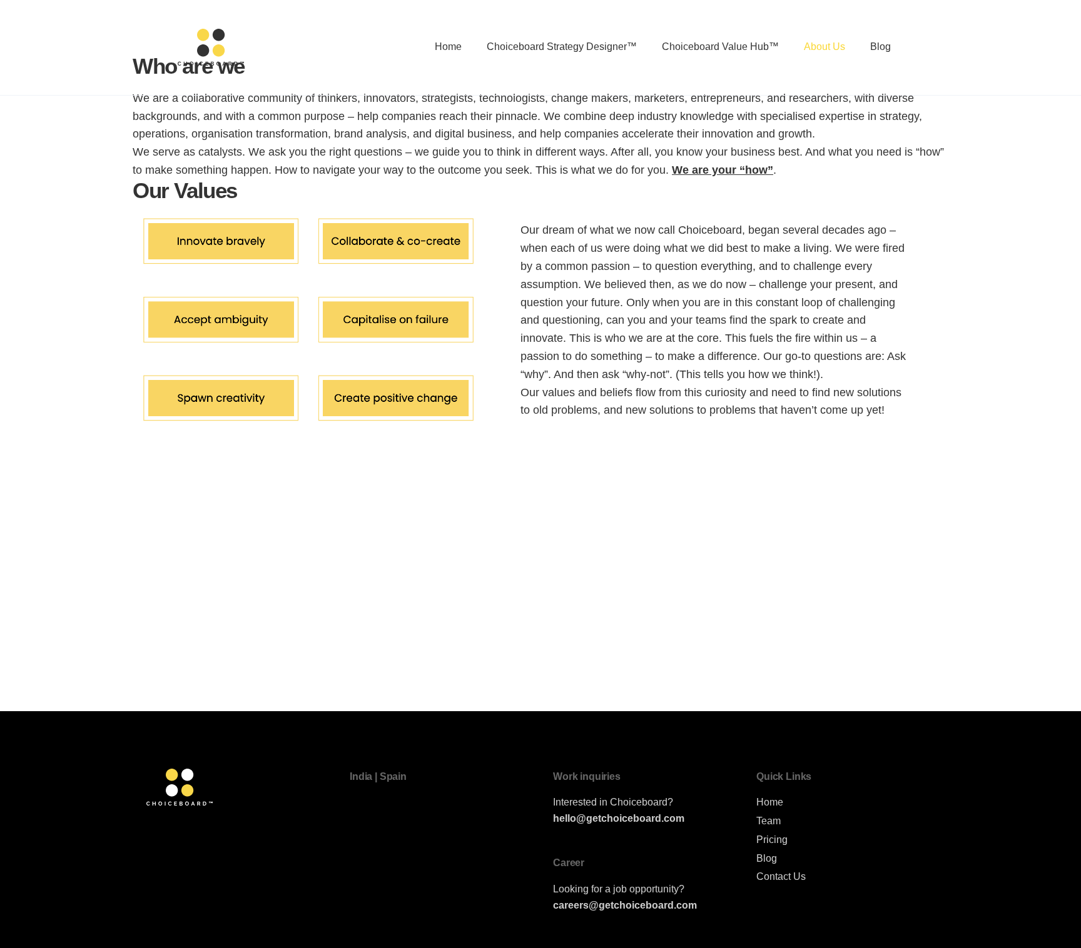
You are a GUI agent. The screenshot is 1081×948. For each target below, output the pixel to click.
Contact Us (781, 876)
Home (769, 801)
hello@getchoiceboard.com (618, 818)
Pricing (772, 839)
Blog (766, 858)
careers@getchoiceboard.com (625, 905)
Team (768, 820)
